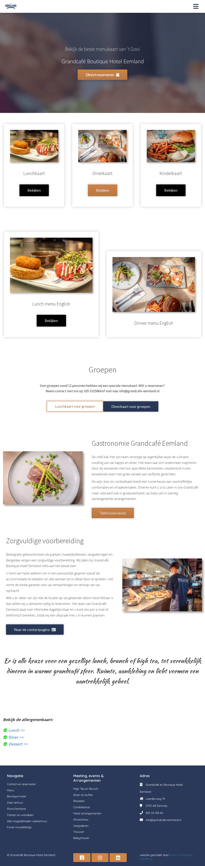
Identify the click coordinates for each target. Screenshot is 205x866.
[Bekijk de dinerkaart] (102, 198)
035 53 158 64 (154, 813)
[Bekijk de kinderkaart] (171, 198)
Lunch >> (17, 730)
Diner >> (16, 737)
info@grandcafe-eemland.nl (163, 820)
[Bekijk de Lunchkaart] (34, 198)
